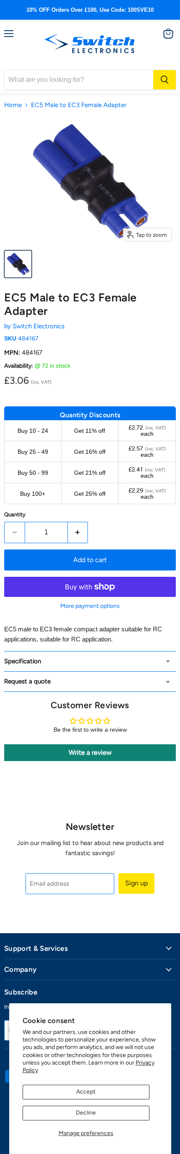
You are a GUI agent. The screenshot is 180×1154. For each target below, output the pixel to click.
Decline (86, 1112)
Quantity (15, 514)
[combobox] (78, 79)
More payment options (90, 606)
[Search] (164, 79)
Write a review (90, 752)
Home (13, 105)
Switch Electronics (38, 326)
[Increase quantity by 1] (78, 532)
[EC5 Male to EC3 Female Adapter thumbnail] (18, 264)
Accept (85, 1091)
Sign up (136, 883)
